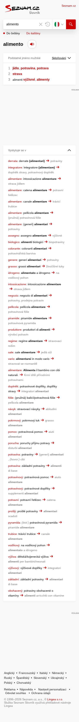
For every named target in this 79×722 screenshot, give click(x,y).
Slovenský (40, 677)
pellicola (13, 307)
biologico (13, 242)
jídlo (16, 68)
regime (12, 341)
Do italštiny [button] (33, 33)
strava (17, 74)
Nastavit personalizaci (52, 689)
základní (13, 579)
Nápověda (26, 689)
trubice (12, 534)
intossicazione (17, 284)
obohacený (15, 590)
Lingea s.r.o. (55, 699)
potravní (13, 499)
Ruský (8, 677)
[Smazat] (40, 24)
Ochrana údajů (40, 693)
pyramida (14, 522)
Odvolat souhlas (15, 693)
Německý (58, 673)
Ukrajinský (57, 677)
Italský (44, 673)
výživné (29, 79)
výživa (12, 556)
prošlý (12, 511)
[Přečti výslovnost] (32, 44)
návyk (12, 409)
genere (12, 259)
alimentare (15, 178)
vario (11, 358)
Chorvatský (24, 682)
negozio (13, 295)
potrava (43, 68)
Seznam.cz (69, 5)
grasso (12, 266)
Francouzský (27, 673)
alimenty (43, 79)
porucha (13, 443)
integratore (15, 167)
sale (10, 352)
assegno (13, 235)
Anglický (9, 673)
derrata (12, 161)
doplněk (13, 386)
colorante (14, 248)
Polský (8, 682)
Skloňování (59, 58)
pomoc (12, 431)
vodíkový (13, 545)
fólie (10, 397)
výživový (13, 568)
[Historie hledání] (47, 24)
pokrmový (14, 420)
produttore (14, 329)
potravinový (15, 477)
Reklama (9, 689)
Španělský (22, 677)
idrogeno (13, 272)
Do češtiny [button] (13, 33)
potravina (28, 68)
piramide (13, 318)
